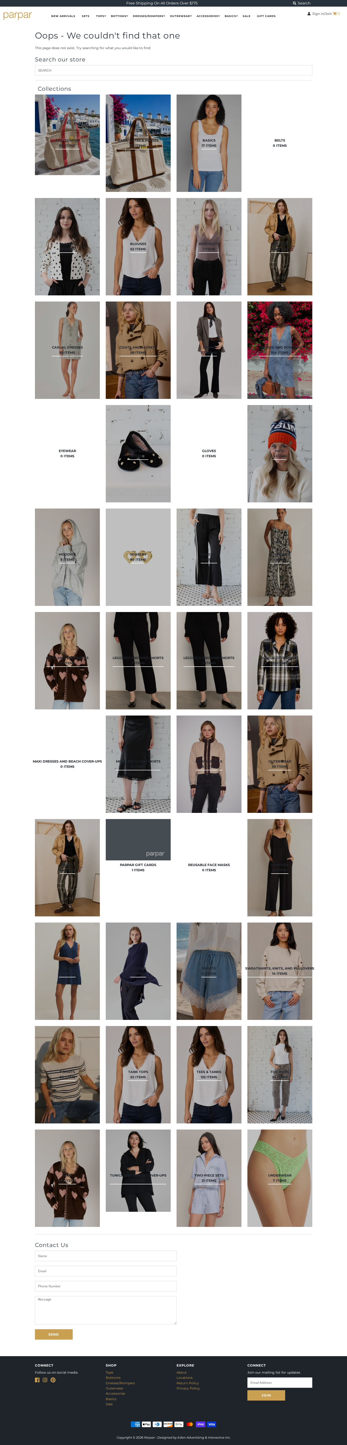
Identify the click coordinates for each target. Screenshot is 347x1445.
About (182, 1372)
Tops (100, 16)
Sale (109, 1404)
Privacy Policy (188, 1388)
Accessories (207, 16)
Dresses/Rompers (148, 16)
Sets (85, 16)
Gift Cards (266, 16)
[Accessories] (67, 135)
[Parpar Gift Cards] (138, 839)
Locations (185, 1378)
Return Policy (188, 1383)
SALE (246, 16)
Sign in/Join (321, 14)
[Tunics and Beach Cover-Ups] (138, 1171)
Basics (230, 16)
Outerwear (180, 16)
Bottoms (118, 16)
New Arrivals (63, 16)
